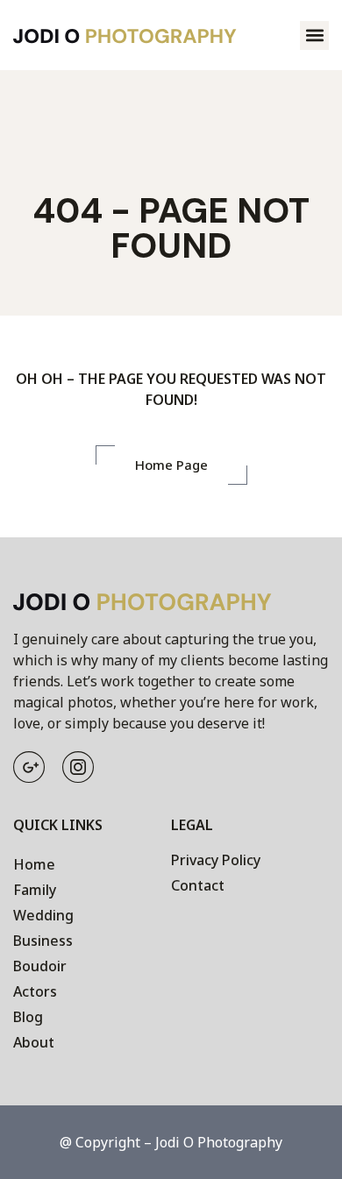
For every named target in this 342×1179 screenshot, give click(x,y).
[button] (314, 35)
